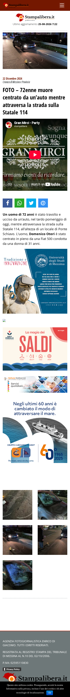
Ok (49, 693)
